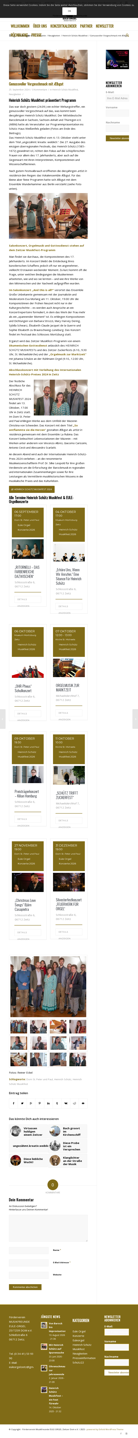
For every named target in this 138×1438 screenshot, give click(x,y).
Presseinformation (84, 1358)
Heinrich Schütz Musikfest (75, 35)
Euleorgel (78, 1340)
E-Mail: (110, 92)
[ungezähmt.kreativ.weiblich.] (3, 719)
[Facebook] (121, 1433)
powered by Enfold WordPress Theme (105, 1429)
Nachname (113, 122)
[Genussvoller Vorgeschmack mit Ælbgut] (48, 65)
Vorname (112, 107)
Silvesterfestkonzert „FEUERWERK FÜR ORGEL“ (69, 904)
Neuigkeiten (54, 35)
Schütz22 (78, 1362)
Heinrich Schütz (62, 1079)
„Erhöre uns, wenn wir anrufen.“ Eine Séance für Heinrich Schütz (68, 576)
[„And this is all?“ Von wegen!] (135, 719)
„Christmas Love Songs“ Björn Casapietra (25, 904)
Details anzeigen (23, 600)
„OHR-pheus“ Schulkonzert (23, 688)
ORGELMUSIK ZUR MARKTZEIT (67, 687)
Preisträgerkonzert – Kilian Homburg (27, 793)
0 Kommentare (39, 89)
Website (57, 1274)
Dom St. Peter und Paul (39, 1079)
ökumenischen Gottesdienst (28, 345)
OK (69, 11)
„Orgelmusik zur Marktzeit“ (67, 354)
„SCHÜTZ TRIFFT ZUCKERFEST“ (67, 795)
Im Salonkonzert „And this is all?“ (31, 290)
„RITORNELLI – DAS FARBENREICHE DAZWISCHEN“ (27, 571)
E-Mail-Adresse (62, 1262)
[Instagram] (126, 1433)
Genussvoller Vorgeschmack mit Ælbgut (36, 83)
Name (57, 1250)
